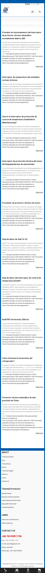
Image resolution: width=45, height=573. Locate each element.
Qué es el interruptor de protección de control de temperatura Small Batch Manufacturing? (19, 119)
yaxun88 (9, 547)
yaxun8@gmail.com (13, 544)
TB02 (16, 56)
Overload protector (8, 507)
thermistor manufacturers (10, 519)
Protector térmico (25, 54)
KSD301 (21, 56)
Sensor (4, 467)
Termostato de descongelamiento (17, 63)
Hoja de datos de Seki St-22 (14, 239)
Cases (4, 478)
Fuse (3, 460)
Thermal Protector (8, 457)
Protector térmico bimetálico (15, 416)
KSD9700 (27, 56)
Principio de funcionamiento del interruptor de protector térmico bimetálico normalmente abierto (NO (21, 35)
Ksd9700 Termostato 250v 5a (15, 319)
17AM (33, 56)
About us (5, 474)
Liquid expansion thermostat (11, 500)
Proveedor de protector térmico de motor (21, 203)
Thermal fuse (6, 464)
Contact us (5, 481)
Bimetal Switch (7, 493)
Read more (39, 66)
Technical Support (7, 471)
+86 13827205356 (16, 551)
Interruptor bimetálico (13, 54)
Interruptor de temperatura (20, 430)
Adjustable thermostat (9, 504)
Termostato (10, 420)
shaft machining (7, 523)
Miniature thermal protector (10, 497)
